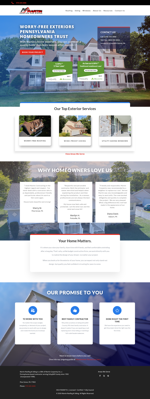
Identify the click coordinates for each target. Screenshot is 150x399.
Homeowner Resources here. (88, 359)
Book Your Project (32, 52)
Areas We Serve (104, 372)
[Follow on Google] (108, 375)
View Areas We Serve (75, 154)
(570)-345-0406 (110, 37)
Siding (77, 11)
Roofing (69, 11)
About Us (97, 11)
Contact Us (120, 11)
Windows (87, 11)
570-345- (21, 3)
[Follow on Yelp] (104, 375)
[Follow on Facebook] (100, 375)
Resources (108, 11)
